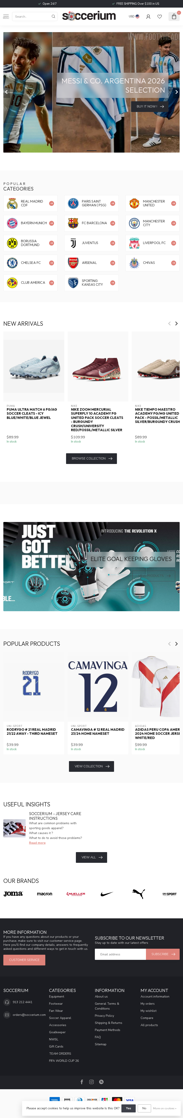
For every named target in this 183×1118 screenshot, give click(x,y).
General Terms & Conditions (107, 1006)
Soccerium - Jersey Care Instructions (55, 816)
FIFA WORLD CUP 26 (64, 1061)
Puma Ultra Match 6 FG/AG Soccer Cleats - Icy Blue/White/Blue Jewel (32, 413)
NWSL (53, 1039)
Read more (37, 843)
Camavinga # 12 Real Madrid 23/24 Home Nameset (98, 732)
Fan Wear (56, 1011)
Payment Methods (107, 1030)
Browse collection (89, 458)
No (144, 1108)
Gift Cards (56, 1046)
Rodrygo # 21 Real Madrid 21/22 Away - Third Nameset (32, 732)
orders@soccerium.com (29, 1015)
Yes (128, 1108)
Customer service (24, 960)
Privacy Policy (104, 1016)
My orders (148, 1004)
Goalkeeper (57, 1032)
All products (149, 1025)
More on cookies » (164, 1108)
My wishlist (148, 1011)
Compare (147, 1018)
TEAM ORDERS (60, 1054)
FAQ (98, 1037)
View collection (89, 766)
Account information (155, 996)
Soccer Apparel (60, 1018)
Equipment (56, 996)
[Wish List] (159, 16)
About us (101, 996)
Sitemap (100, 1044)
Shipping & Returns (108, 1023)
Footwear (56, 1004)
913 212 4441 (22, 1002)
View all (89, 857)
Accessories (57, 1025)
